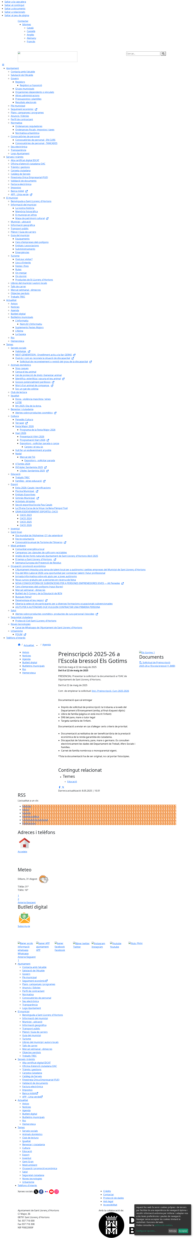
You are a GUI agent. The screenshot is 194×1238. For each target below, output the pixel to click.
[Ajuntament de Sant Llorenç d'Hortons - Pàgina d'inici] (47, 56)
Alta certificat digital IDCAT (36, 1062)
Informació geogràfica (34, 1025)
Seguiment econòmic (33, 980)
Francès (31, 41)
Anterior (22, 902)
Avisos (25, 652)
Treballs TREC (29, 1055)
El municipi (23, 1011)
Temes (21, 1127)
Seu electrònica (30, 1001)
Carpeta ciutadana (32, 1072)
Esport (25, 1154)
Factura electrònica (32, 1086)
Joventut (26, 1158)
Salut (25, 1171)
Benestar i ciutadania (33, 1144)
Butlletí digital (29, 662)
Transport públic (31, 1028)
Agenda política (30, 816)
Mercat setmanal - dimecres (37, 1049)
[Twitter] (36, 1191)
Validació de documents (35, 1083)
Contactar (23, 21)
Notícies (26, 655)
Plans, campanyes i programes (38, 984)
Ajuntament (24, 963)
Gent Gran (28, 1161)
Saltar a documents (15, 8)
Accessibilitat (110, 1204)
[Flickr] (46, 1191)
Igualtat (26, 1141)
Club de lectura (30, 1137)
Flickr (139, 943)
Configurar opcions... (146, 1230)
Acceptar (183, 1230)
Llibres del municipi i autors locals (40, 1042)
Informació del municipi (35, 1018)
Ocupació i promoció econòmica (39, 1168)
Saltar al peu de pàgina (17, 15)
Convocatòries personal (35, 819)
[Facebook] (41, 1191)
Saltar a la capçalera (15, 1)
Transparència (30, 1004)
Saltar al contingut (14, 5)
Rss (24, 669)
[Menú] (3, 64)
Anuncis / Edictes (31, 987)
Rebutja (172, 1230)
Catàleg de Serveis (32, 1076)
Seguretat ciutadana (33, 1175)
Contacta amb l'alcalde (34, 967)
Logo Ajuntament (31, 1008)
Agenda (46, 644)
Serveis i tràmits (26, 1059)
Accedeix (22, 851)
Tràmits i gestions (31, 1069)
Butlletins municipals (33, 665)
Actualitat (29, 645)
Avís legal (108, 1201)
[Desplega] (37, 645)
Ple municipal (29, 977)
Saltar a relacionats (15, 11)
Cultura (26, 1147)
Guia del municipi (31, 1035)
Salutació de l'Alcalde (33, 970)
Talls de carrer (29, 1045)
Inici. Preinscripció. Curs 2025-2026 (110, 690)
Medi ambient (29, 1165)
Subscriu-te (24, 926)
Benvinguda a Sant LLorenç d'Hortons (42, 1014)
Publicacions (29, 823)
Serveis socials (30, 1130)
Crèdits (107, 1191)
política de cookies (163, 1225)
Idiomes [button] (26, 24)
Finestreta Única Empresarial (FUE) (40, 1079)
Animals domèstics (32, 1134)
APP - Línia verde (31, 1096)
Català (30, 27)
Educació (27, 1151)
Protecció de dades (113, 1197)
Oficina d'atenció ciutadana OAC (39, 1066)
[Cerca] (163, 53)
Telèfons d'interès (27, 1185)
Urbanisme (28, 1182)
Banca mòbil (29, 1093)
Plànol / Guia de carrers (35, 1032)
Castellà (31, 31)
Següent (31, 902)
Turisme (26, 1038)
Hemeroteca (29, 672)
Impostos (27, 1089)
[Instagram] (56, 1191)
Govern (26, 974)
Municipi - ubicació (32, 1021)
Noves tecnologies (32, 1178)
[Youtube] (51, 1191)
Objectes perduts (31, 1052)
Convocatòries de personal (36, 997)
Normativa (28, 994)
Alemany (31, 38)
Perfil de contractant (33, 991)
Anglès (30, 34)
